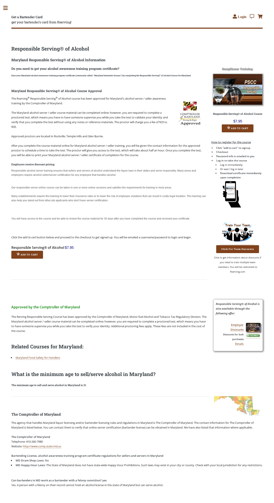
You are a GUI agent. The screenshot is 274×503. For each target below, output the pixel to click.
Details (239, 344)
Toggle (7, 8)
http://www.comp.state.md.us (42, 446)
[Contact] (252, 16)
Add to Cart (239, 128)
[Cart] (260, 16)
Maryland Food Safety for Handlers (38, 358)
